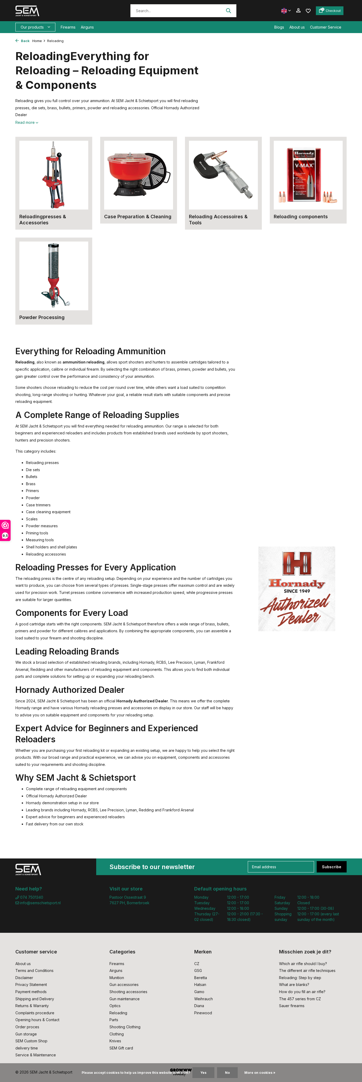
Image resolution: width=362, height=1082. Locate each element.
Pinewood (203, 1013)
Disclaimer (24, 977)
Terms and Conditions (34, 970)
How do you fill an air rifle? (302, 991)
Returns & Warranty (32, 1005)
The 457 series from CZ (300, 999)
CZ (196, 963)
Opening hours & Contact (37, 1019)
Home (37, 41)
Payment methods (31, 991)
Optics (115, 1005)
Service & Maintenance (35, 1055)
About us (297, 27)
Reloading (118, 1013)
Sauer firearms (291, 1005)
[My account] (298, 10)
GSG (198, 970)
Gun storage (26, 1034)
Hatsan (200, 984)
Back (25, 41)
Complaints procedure (34, 1013)
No (227, 1073)
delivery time (26, 1048)
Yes (203, 1073)
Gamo (199, 991)
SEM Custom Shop (31, 1041)
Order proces (27, 1027)
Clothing (116, 1034)
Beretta (200, 977)
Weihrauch (203, 999)
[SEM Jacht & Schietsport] (51, 10)
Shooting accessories (128, 991)
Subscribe (331, 867)
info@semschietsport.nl (40, 903)
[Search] (228, 10)
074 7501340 (31, 897)
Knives (115, 1041)
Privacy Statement (31, 984)
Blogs (279, 27)
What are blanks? (294, 984)
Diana (199, 1005)
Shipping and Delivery (34, 999)
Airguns (87, 27)
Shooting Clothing (124, 1027)
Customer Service (325, 27)
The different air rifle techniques (307, 970)
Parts (113, 1019)
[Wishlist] (308, 10)
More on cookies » (259, 1073)
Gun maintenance (124, 999)
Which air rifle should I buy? (303, 963)
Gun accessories (124, 984)
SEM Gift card (121, 1048)
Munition (116, 977)
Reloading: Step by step (300, 977)
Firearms (68, 27)
